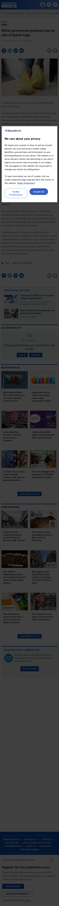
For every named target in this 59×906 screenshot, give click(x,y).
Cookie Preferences (16, 193)
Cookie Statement (26, 183)
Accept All (38, 191)
